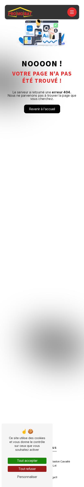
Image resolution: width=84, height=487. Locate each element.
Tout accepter (27, 461)
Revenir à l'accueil (42, 109)
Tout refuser (27, 469)
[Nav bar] (72, 12)
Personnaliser (27, 477)
